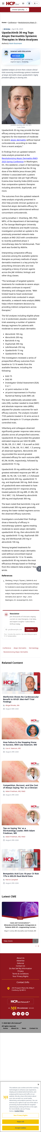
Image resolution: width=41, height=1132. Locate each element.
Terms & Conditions (20, 973)
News (24, 1028)
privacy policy (12, 636)
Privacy (21, 971)
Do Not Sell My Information (20, 968)
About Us (20, 958)
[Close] (38, 1084)
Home (4, 22)
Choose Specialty (18, 9)
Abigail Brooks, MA (12, 705)
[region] (20, 1106)
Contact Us (20, 966)
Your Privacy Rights (20, 976)
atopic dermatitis (18, 140)
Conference (12, 22)
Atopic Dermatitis (20, 648)
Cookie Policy (19, 1111)
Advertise (20, 960)
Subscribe (30, 629)
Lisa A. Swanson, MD (13, 748)
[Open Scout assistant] (29, 3)
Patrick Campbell (12, 880)
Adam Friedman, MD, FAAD (15, 791)
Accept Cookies (20, 1128)
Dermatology (33, 648)
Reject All (20, 1122)
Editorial (20, 963)
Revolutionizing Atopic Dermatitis (15, 652)
